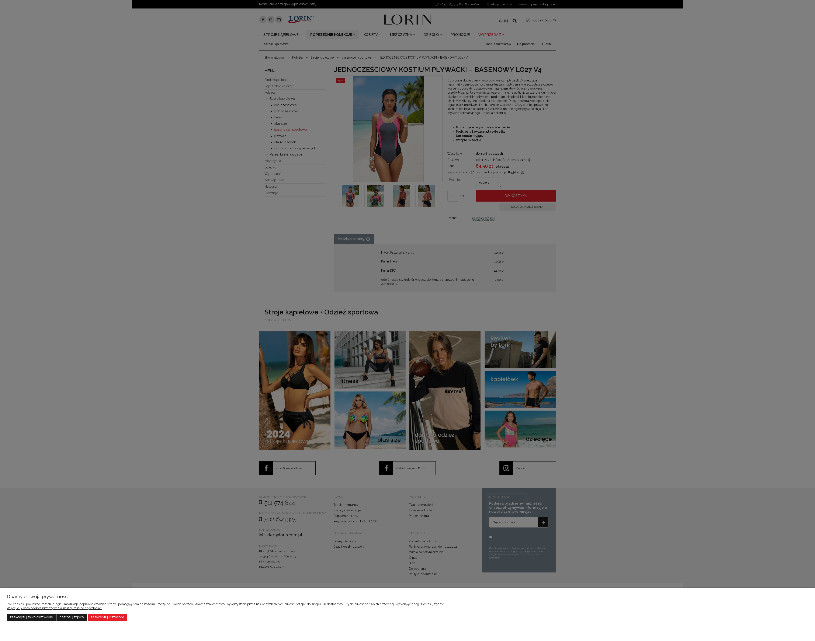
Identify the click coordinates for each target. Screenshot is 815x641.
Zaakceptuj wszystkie (107, 617)
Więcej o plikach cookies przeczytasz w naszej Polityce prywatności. (54, 608)
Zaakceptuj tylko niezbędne (31, 617)
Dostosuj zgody (71, 617)
